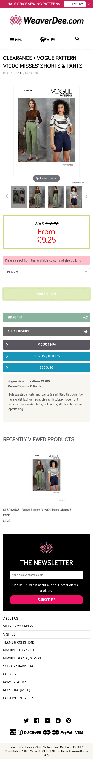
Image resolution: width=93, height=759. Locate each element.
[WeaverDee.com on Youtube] (47, 721)
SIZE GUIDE (46, 367)
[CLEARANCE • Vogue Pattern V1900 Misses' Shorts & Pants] (19, 197)
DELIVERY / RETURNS (46, 356)
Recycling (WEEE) (16, 690)
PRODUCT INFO (46, 344)
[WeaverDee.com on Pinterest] (68, 721)
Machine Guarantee (19, 650)
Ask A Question (18, 331)
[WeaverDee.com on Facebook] (37, 721)
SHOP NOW (75, 4)
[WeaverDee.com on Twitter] (26, 721)
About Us (10, 618)
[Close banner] (88, 4)
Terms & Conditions (19, 642)
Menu (18, 39)
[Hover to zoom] (46, 131)
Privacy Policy (15, 682)
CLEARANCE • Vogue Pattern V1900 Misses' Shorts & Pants (37, 512)
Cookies (9, 674)
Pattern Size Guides (18, 698)
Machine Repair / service (22, 658)
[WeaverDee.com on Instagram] (58, 721)
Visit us (9, 634)
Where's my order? (18, 626)
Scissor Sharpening (18, 666)
